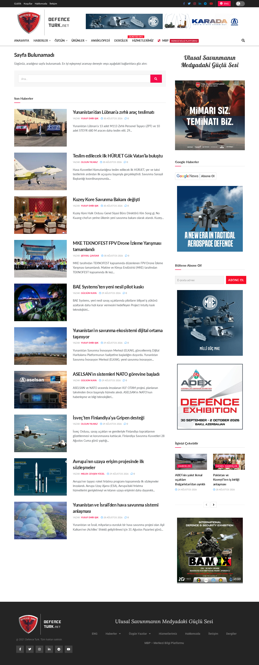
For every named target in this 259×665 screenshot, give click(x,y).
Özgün (60, 40)
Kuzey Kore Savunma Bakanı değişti (106, 199)
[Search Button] (156, 79)
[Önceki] (206, 505)
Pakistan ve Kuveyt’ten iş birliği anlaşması (226, 479)
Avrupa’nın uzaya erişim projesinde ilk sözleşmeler (108, 464)
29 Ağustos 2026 (111, 292)
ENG (226, 3)
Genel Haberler (227, 466)
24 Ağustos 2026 (187, 489)
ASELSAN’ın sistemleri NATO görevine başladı (116, 374)
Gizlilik (17, 3)
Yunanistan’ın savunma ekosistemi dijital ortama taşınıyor (117, 333)
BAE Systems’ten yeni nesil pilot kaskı (108, 286)
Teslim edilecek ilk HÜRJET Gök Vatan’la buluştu (117, 155)
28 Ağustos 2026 (112, 517)
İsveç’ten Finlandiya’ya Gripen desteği (108, 417)
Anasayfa (21, 40)
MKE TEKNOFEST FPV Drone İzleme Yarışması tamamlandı (117, 246)
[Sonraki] (214, 505)
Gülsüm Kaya (89, 292)
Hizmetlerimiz (142, 40)
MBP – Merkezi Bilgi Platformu (164, 643)
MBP (179, 40)
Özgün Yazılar (138, 633)
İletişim (53, 3)
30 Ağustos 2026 (112, 118)
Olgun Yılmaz (89, 162)
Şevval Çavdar (90, 255)
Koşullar (28, 3)
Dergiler (121, 39)
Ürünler (77, 40)
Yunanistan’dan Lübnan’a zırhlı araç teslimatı (113, 112)
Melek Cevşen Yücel (93, 473)
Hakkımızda (41, 3)
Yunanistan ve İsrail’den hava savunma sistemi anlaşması (115, 507)
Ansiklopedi (100, 40)
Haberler (41, 40)
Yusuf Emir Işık (90, 118)
